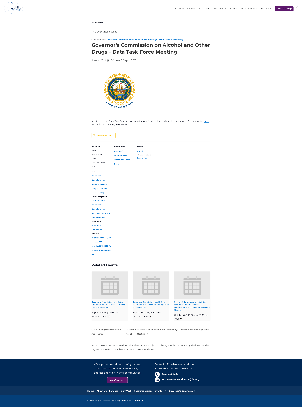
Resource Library (143, 391)
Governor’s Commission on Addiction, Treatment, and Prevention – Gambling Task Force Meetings (109, 304)
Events (233, 9)
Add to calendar (104, 135)
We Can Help (285, 8)
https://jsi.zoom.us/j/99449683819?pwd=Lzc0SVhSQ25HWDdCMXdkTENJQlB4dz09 (101, 246)
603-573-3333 (170, 373)
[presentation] (110, 285)
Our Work (204, 9)
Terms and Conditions (132, 400)
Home (90, 391)
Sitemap (116, 400)
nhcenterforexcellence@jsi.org (180, 379)
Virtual (140, 151)
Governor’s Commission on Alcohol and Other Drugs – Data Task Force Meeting (99, 184)
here (206, 121)
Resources (218, 9)
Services (191, 9)
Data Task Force (98, 200)
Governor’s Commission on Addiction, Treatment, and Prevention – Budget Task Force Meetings (151, 304)
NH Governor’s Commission (254, 9)
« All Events (97, 23)
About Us (102, 391)
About (178, 9)
